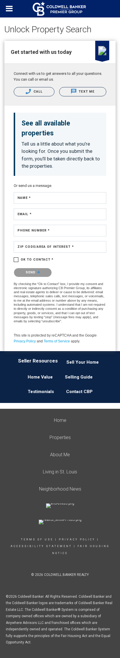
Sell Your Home (82, 362)
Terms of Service (57, 341)
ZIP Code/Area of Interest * (45, 247)
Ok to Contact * (37, 259)
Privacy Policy (25, 341)
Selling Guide (79, 377)
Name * (24, 198)
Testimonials (41, 391)
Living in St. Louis (60, 472)
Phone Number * (33, 230)
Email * (24, 214)
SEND (31, 272)
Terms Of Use (37, 539)
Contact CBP (79, 391)
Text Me (85, 91)
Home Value (40, 377)
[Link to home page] (60, 8)
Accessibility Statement (41, 546)
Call (37, 91)
